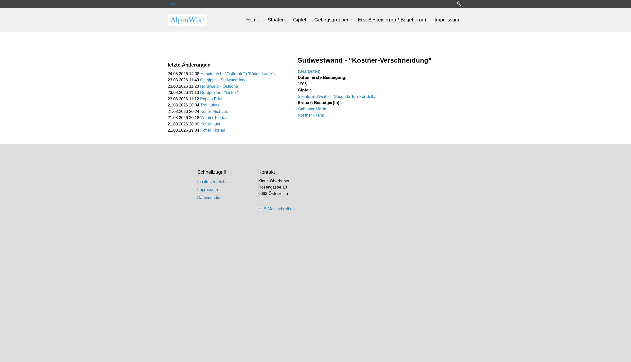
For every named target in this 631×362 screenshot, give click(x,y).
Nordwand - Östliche (219, 86)
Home (252, 19)
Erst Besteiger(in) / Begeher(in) (392, 19)
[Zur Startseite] (187, 20)
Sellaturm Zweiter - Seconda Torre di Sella (336, 96)
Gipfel (299, 19)
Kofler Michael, (214, 111)
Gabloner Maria (312, 109)
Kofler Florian (212, 130)
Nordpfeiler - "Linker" (219, 92)
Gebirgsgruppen (332, 19)
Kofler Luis (210, 124)
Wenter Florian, (214, 117)
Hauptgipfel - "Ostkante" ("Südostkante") (237, 73)
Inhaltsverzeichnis (214, 181)
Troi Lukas (210, 105)
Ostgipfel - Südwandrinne (223, 80)
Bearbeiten (309, 71)
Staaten (276, 19)
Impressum (447, 19)
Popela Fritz (211, 99)
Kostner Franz (311, 115)
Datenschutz (208, 197)
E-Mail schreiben (279, 209)
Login (172, 3)
